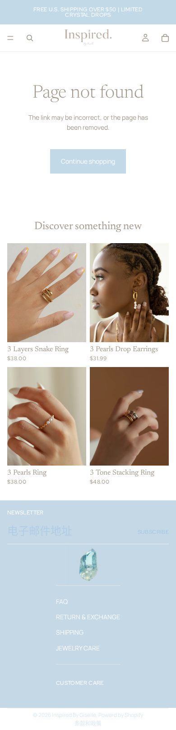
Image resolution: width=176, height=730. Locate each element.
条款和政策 (88, 723)
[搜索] (30, 38)
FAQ (62, 601)
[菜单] (10, 38)
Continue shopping (88, 161)
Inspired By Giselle (74, 715)
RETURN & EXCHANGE (88, 616)
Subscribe (153, 532)
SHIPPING (69, 632)
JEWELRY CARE (78, 647)
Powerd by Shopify (120, 715)
